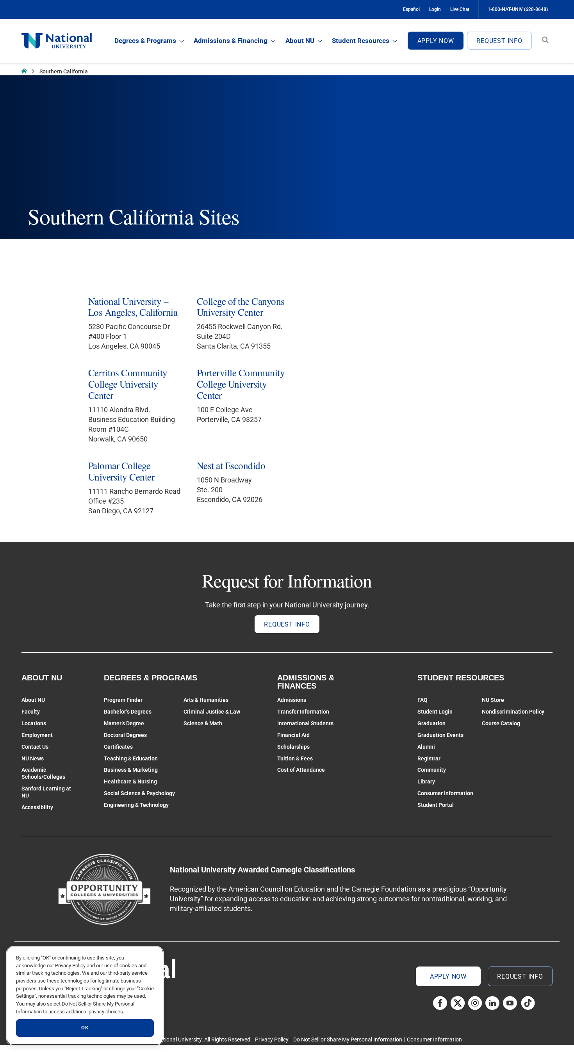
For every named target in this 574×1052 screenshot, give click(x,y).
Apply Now (435, 41)
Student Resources (360, 41)
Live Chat (459, 9)
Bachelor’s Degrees (128, 711)
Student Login (435, 711)
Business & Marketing (131, 770)
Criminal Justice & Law (212, 711)
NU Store (493, 700)
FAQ (422, 700)
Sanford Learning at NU (46, 792)
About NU (299, 41)
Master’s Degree (124, 723)
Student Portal (435, 805)
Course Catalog (501, 723)
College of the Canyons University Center (241, 307)
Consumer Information (445, 793)
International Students (305, 723)
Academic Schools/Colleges (43, 773)
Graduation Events (440, 735)
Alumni (426, 747)
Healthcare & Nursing (130, 781)
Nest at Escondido (231, 465)
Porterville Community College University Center (241, 384)
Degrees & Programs (145, 41)
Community (431, 770)
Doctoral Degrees (125, 735)
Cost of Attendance (301, 770)
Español (411, 9)
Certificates (118, 747)
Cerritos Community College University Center (128, 384)
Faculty (30, 711)
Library (426, 781)
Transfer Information (303, 711)
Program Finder (123, 700)
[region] (85, 995)
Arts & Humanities (206, 700)
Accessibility (37, 807)
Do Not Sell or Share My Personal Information (347, 1039)
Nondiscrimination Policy (513, 711)
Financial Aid (293, 735)
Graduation (431, 723)
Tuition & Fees (295, 758)
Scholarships (293, 747)
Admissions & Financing (230, 41)
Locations (33, 723)
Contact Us (34, 747)
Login (435, 9)
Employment (37, 735)
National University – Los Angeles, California (132, 307)
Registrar (428, 758)
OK (84, 1028)
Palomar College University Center (121, 471)
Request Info (499, 41)
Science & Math (203, 723)
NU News (32, 758)
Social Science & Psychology (139, 793)
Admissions (291, 700)
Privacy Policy (272, 1039)
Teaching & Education (131, 758)
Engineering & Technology (136, 805)
